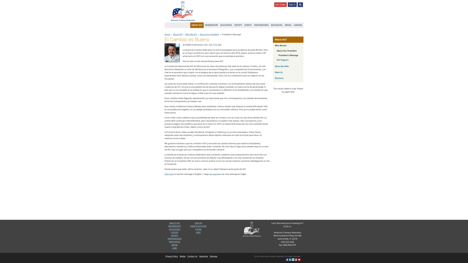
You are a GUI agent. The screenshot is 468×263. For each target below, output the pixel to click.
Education (226, 25)
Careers (298, 25)
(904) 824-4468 (287, 241)
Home (167, 34)
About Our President (209, 34)
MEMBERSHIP (174, 226)
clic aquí (213, 174)
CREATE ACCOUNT (198, 226)
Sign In (292, 4)
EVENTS (174, 235)
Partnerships (261, 25)
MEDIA (174, 245)
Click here (169, 174)
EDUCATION (174, 229)
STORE (198, 229)
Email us (287, 226)
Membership (211, 25)
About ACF (196, 25)
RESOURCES (174, 241)
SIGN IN (198, 223)
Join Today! (280, 4)
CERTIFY (174, 232)
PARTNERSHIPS (175, 238)
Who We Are (191, 34)
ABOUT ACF (174, 223)
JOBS (174, 248)
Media (288, 25)
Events (248, 25)
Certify (238, 25)
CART (198, 232)
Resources (276, 25)
